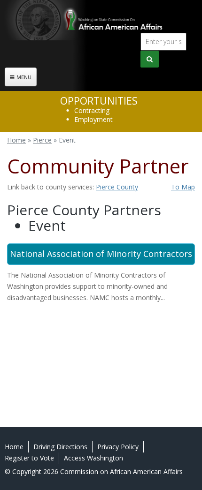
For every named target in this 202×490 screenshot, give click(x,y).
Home (16, 140)
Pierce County (117, 186)
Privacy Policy (118, 446)
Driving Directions (60, 446)
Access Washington (93, 457)
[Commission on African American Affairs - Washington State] (101, 20)
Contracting (91, 110)
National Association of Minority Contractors (101, 253)
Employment (93, 119)
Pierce (42, 140)
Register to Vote (29, 457)
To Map (183, 186)
